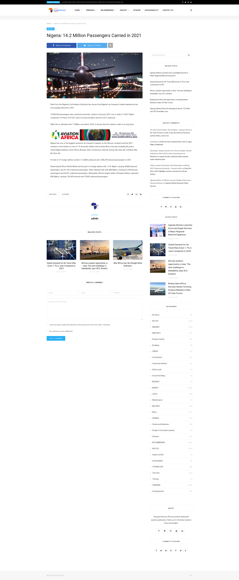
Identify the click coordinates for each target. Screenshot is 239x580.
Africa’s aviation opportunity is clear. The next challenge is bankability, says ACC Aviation (95, 266)
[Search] (190, 10)
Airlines (53, 194)
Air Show (155, 315)
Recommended (107, 10)
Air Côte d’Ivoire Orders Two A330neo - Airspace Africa (170, 130)
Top (191, 575)
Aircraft (155, 321)
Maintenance (157, 400)
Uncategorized (158, 491)
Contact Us (168, 10)
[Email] (136, 194)
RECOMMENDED (158, 442)
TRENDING (156, 485)
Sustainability (151, 10)
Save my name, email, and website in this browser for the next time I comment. (80, 325)
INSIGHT (51, 29)
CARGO (155, 351)
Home (77, 10)
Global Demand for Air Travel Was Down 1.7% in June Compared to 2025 (91, 2)
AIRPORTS (156, 333)
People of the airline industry (163, 430)
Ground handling (158, 376)
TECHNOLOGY (157, 467)
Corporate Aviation (159, 363)
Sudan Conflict (158, 455)
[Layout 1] (94, 140)
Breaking (155, 345)
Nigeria (65, 194)
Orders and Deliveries (160, 424)
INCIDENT (156, 382)
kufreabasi (153, 142)
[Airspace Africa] (57, 10)
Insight (123, 10)
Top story (156, 473)
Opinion (136, 10)
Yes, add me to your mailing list (61, 331)
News (154, 412)
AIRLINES (155, 327)
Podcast (155, 436)
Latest (154, 394)
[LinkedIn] (141, 194)
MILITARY (156, 406)
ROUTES (155, 449)
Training (155, 479)
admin (94, 218)
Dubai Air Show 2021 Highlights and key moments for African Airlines (170, 171)
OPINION (155, 418)
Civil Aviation (157, 357)
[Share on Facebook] (128, 194)
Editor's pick (156, 370)
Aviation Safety (158, 339)
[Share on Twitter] (132, 194)
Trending (90, 10)
